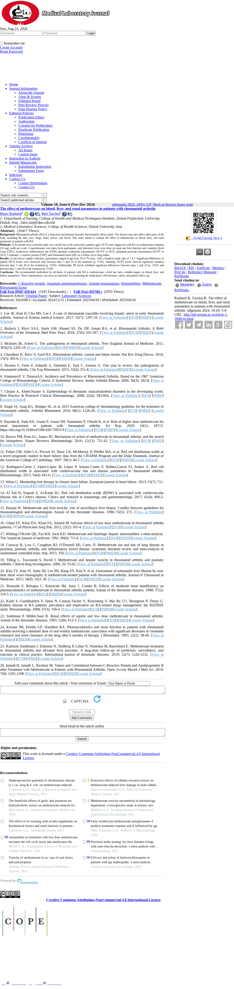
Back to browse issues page (173, 204)
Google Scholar (91, 348)
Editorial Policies (21, 113)
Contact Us (17, 179)
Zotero (207, 284)
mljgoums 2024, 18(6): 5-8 (131, 204)
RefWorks (181, 276)
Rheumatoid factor (13, 287)
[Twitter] (189, 325)
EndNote (203, 268)
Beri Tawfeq (51, 214)
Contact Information (32, 183)
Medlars (218, 268)
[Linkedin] (209, 325)
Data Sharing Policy (32, 109)
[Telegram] (199, 325)
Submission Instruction (34, 166)
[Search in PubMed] (37, 215)
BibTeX (180, 268)
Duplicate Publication (33, 130)
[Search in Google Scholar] (32, 215)
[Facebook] (179, 325)
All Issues (25, 150)
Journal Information (23, 88)
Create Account (11, 47)
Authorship (26, 121)
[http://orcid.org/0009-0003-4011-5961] (26, 215)
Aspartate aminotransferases (67, 283)
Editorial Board (29, 101)
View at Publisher (114, 317)
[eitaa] (228, 325)
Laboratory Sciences (76, 296)
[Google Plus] (218, 325)
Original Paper (36, 296)
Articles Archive (21, 146)
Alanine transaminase (103, 283)
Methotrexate (151, 283)
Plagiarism (25, 134)
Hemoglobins (131, 283)
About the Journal (31, 93)
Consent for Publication (35, 125)
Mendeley (187, 284)
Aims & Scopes (29, 97)
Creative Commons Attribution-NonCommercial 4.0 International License (103, 900)
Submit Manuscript (23, 162)
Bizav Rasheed (11, 214)
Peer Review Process (33, 105)
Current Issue (27, 154)
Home (13, 84)
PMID (144, 317)
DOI (133, 317)
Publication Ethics (31, 117)
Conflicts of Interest (32, 142)
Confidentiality (29, 138)
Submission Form (31, 171)
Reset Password (11, 51)
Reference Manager (202, 272)
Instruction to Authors (24, 158)
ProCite (179, 272)
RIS (191, 268)
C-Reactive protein (31, 283)
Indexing (15, 175)
